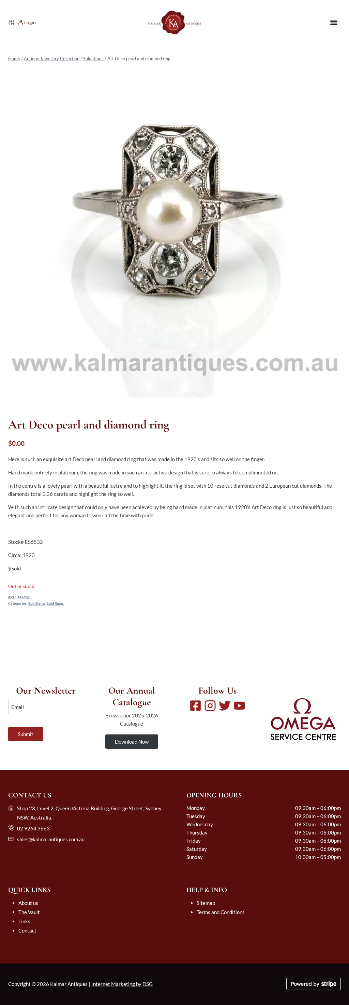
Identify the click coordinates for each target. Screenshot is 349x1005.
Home (14, 58)
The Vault (29, 912)
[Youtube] (239, 706)
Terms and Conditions (221, 912)
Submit (25, 734)
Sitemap (206, 903)
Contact (27, 930)
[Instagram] (210, 706)
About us (28, 903)
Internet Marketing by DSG (122, 984)
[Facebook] (195, 706)
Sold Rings (55, 603)
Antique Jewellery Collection (51, 58)
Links (24, 921)
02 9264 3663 (33, 828)
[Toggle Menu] (334, 22)
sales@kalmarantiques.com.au (51, 839)
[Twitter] (225, 706)
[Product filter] (11, 22)
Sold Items (93, 58)
